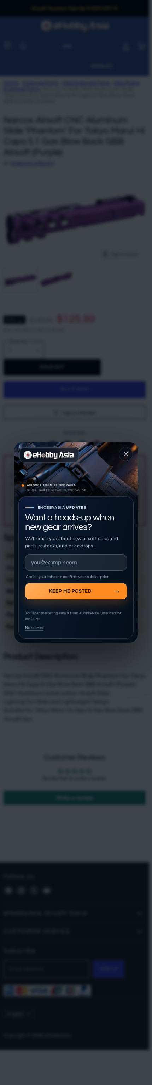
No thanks (34, 627)
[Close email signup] (126, 454)
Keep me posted (70, 591)
